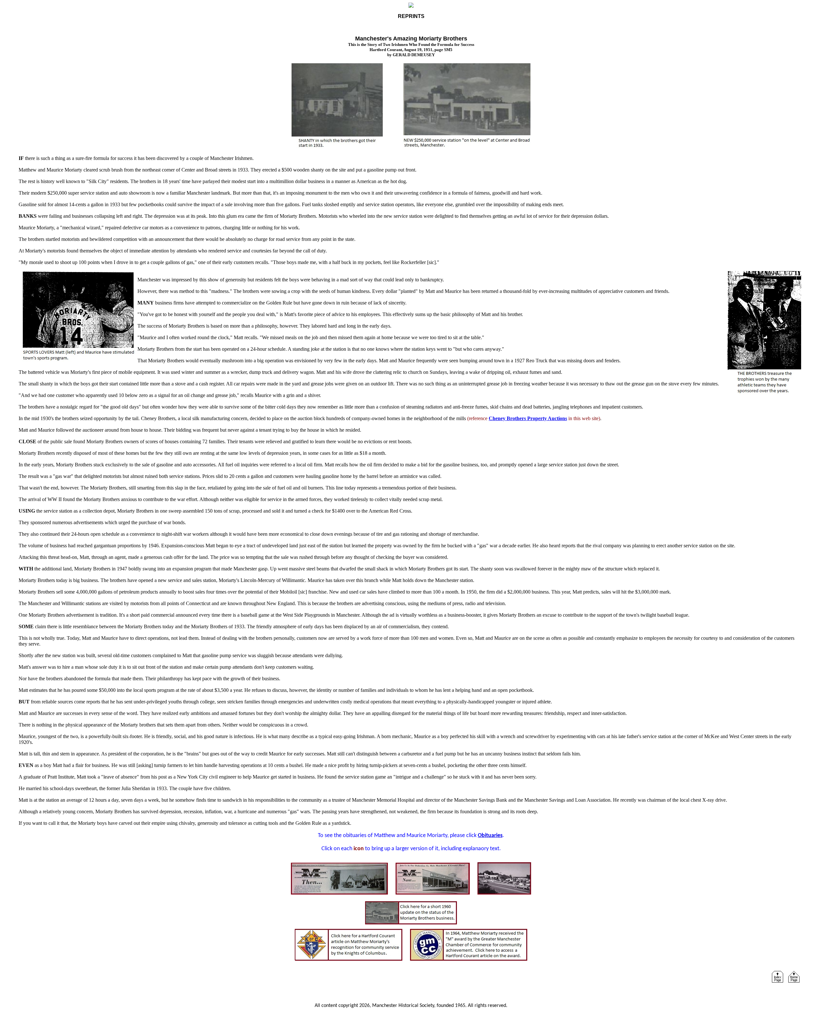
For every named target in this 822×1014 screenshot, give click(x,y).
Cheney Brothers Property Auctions (528, 418)
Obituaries (490, 836)
